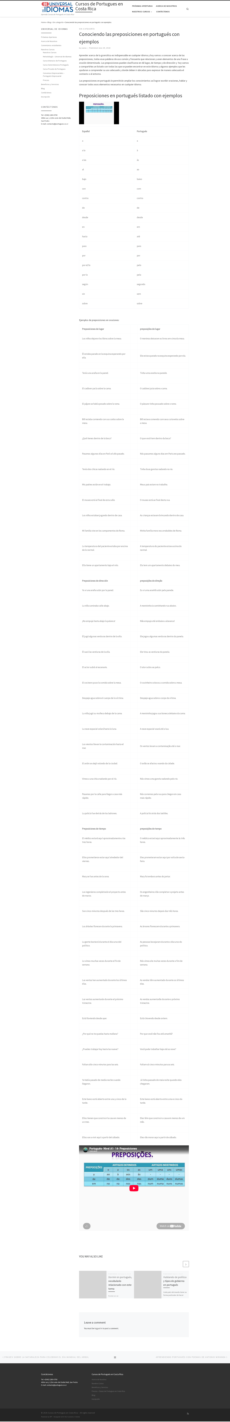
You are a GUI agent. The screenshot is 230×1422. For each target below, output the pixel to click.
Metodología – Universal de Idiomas (57, 56)
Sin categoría (58, 22)
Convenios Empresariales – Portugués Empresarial (54, 74)
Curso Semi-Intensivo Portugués (56, 65)
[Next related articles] (186, 1264)
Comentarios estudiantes (51, 45)
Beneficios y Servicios (50, 84)
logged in (98, 1328)
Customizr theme (73, 1417)
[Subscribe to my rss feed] (188, 1413)
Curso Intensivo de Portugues (55, 61)
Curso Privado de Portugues (54, 69)
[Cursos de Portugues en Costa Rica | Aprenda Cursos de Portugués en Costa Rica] (57, 7)
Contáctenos (46, 92)
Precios (46, 80)
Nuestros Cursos (48, 49)
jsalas (84, 48)
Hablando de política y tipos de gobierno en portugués (174, 1280)
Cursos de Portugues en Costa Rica (63, 1413)
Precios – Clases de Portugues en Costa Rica (108, 1391)
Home (43, 22)
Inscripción (45, 97)
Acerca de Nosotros (49, 41)
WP (51, 1417)
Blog (49, 22)
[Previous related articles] (179, 1264)
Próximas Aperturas (49, 37)
